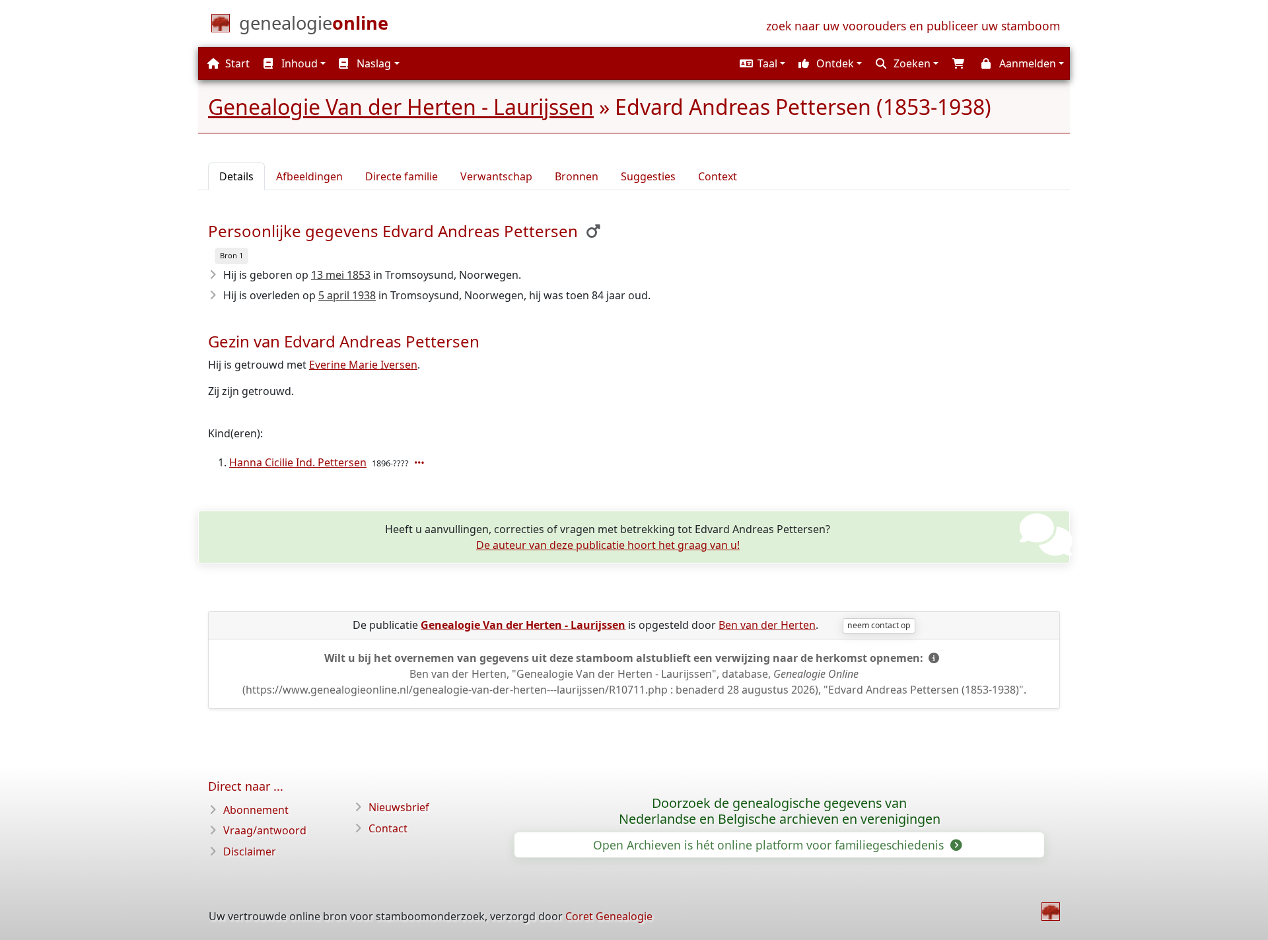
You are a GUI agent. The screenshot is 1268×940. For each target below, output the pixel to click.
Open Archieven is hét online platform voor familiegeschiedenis (770, 845)
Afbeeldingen (309, 176)
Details (236, 176)
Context (717, 176)
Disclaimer (249, 851)
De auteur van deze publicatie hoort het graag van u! (608, 545)
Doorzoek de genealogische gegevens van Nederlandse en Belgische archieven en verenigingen (779, 811)
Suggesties (648, 176)
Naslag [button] (372, 63)
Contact (388, 828)
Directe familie (401, 176)
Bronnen (576, 176)
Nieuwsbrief (399, 807)
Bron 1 (231, 255)
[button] (761, 63)
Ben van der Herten (767, 625)
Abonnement (256, 810)
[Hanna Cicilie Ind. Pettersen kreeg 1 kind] (420, 462)
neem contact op (878, 625)
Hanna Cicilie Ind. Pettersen (298, 462)
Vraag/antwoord (264, 830)
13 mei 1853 (340, 275)
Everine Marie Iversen (363, 364)
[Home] (1050, 911)
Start (236, 63)
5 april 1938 (347, 295)
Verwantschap (496, 176)
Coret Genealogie (608, 916)
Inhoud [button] (298, 63)
